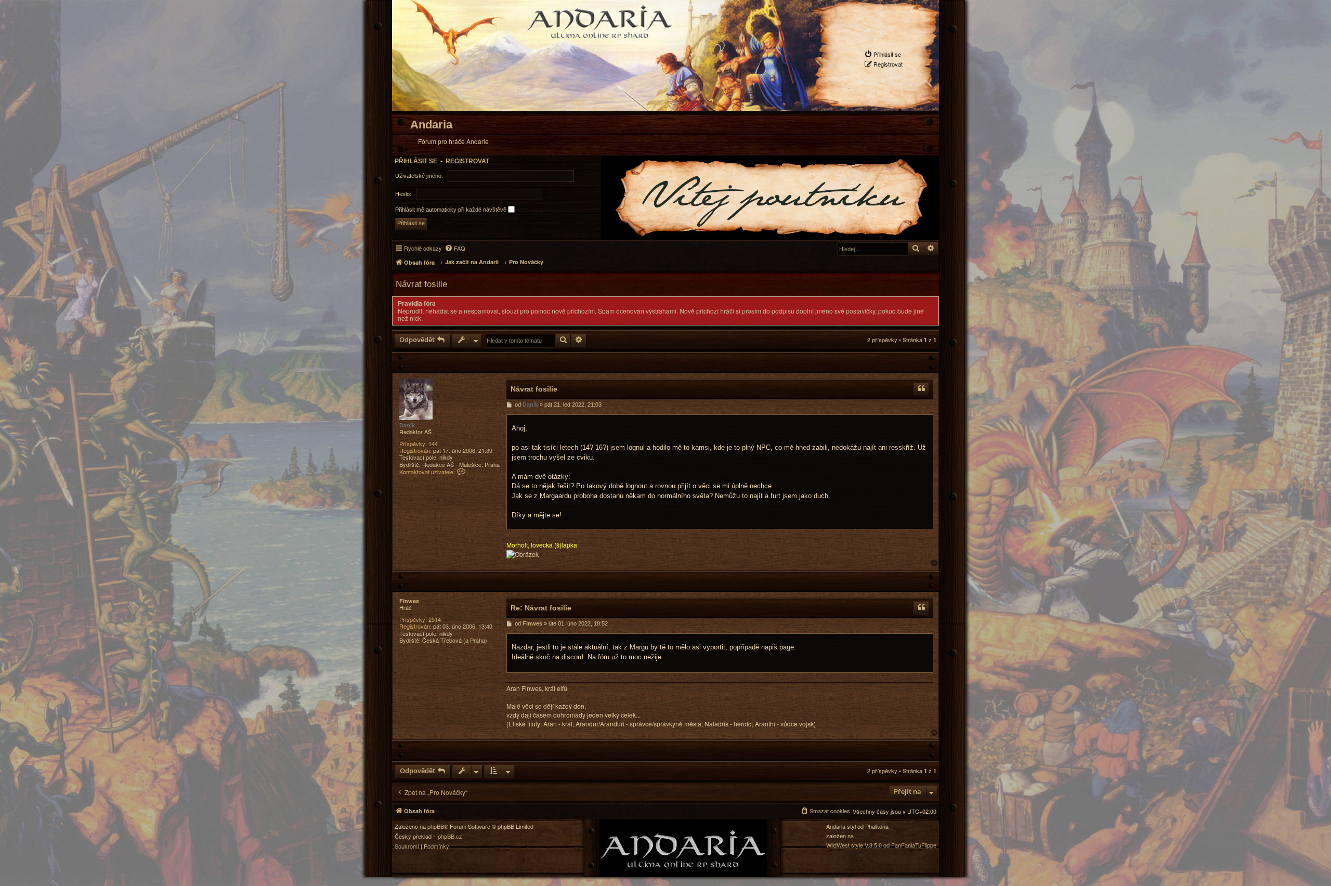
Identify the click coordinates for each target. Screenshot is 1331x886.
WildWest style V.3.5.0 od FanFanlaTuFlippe (881, 845)
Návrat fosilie (421, 284)
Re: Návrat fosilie (541, 607)
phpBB (435, 826)
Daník (407, 425)
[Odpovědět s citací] (921, 389)
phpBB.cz (450, 836)
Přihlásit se (416, 161)
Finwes (409, 600)
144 (433, 443)
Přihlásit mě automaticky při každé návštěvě (451, 209)
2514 (434, 619)
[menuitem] (882, 54)
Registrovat (467, 161)
